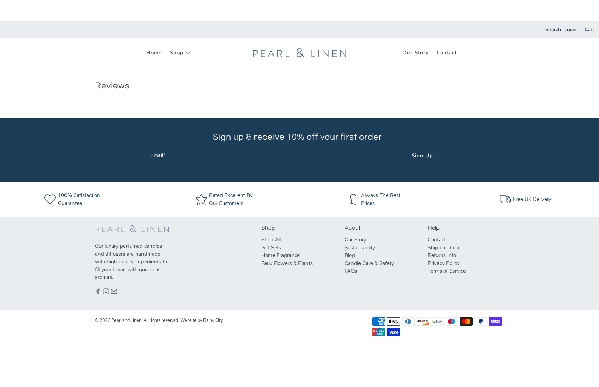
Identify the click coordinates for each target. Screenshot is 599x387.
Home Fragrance (280, 255)
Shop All (271, 239)
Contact (447, 52)
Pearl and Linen (126, 320)
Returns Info (442, 255)
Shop (176, 52)
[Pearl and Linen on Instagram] (106, 292)
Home (154, 52)
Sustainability (360, 247)
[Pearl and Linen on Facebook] (98, 292)
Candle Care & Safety (369, 263)
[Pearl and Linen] (299, 52)
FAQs (351, 270)
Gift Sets (271, 247)
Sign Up (422, 155)
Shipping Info (443, 247)
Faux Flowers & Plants (287, 263)
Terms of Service (447, 270)
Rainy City (213, 320)
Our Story (415, 52)
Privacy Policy (444, 263)
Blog (350, 255)
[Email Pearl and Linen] (114, 292)
